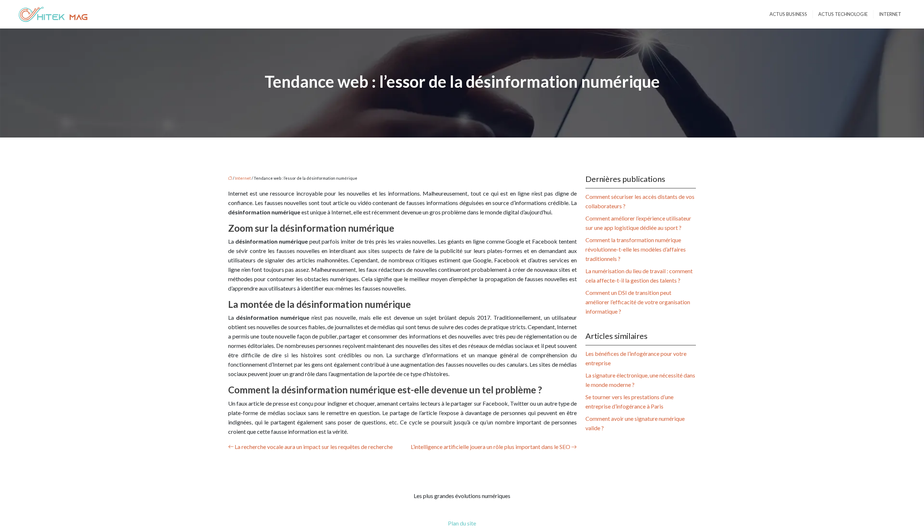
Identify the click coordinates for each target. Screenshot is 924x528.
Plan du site (462, 523)
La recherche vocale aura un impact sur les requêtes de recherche (314, 446)
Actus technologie (843, 14)
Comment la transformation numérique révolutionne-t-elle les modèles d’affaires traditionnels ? (635, 249)
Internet (890, 14)
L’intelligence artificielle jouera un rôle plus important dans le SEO (490, 446)
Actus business (788, 14)
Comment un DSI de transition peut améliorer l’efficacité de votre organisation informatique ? (637, 302)
